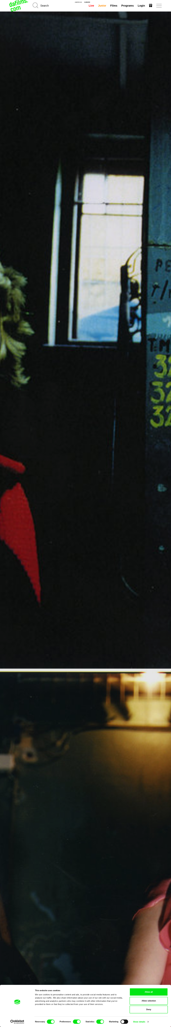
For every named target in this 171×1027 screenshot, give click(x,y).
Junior (102, 5)
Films (113, 5)
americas (78, 2)
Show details (139, 1022)
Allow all (149, 992)
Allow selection (149, 1001)
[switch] (77, 1022)
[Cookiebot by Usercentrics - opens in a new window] (17, 1022)
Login (141, 5)
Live (91, 5)
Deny (148, 1009)
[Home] (19, 5)
